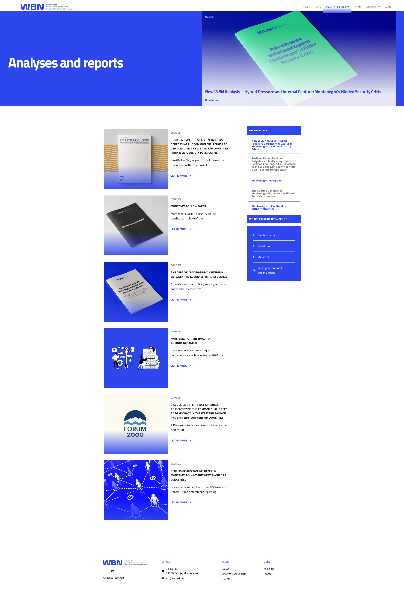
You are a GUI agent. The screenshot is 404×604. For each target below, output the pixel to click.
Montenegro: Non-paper (188, 206)
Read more (212, 100)
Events (357, 7)
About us (371, 7)
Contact (389, 7)
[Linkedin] (112, 570)
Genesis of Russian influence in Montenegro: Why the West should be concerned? (198, 475)
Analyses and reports (337, 7)
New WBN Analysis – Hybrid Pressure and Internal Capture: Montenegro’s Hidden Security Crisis (293, 91)
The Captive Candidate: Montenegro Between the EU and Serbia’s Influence (199, 274)
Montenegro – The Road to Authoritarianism (190, 340)
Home (306, 7)
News (318, 7)
